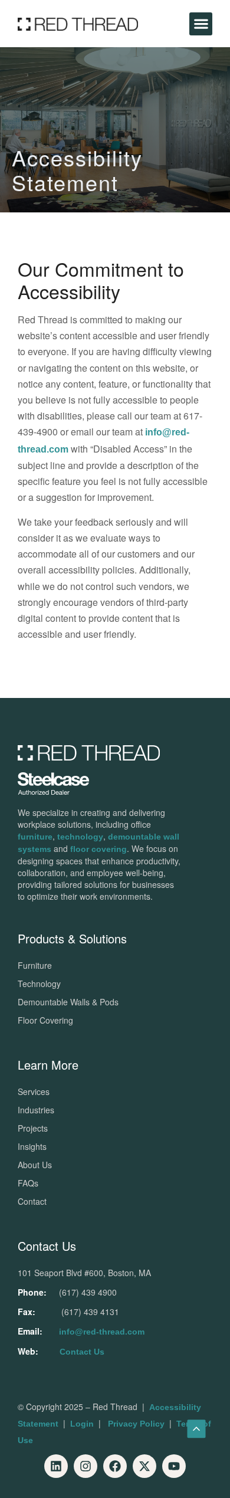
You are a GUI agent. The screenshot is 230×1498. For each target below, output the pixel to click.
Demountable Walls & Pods (68, 1002)
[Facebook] (115, 1466)
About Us (35, 1165)
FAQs (28, 1183)
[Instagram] (85, 1466)
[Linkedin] (56, 1466)
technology (80, 836)
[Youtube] (174, 1466)
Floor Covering (45, 1020)
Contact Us (82, 1351)
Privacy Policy (136, 1423)
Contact (32, 1201)
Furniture (35, 965)
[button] (200, 23)
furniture (35, 836)
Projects (33, 1128)
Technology (39, 983)
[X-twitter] (144, 1466)
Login (82, 1423)
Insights (32, 1146)
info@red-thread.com (101, 1331)
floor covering (98, 849)
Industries (36, 1110)
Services (34, 1091)
